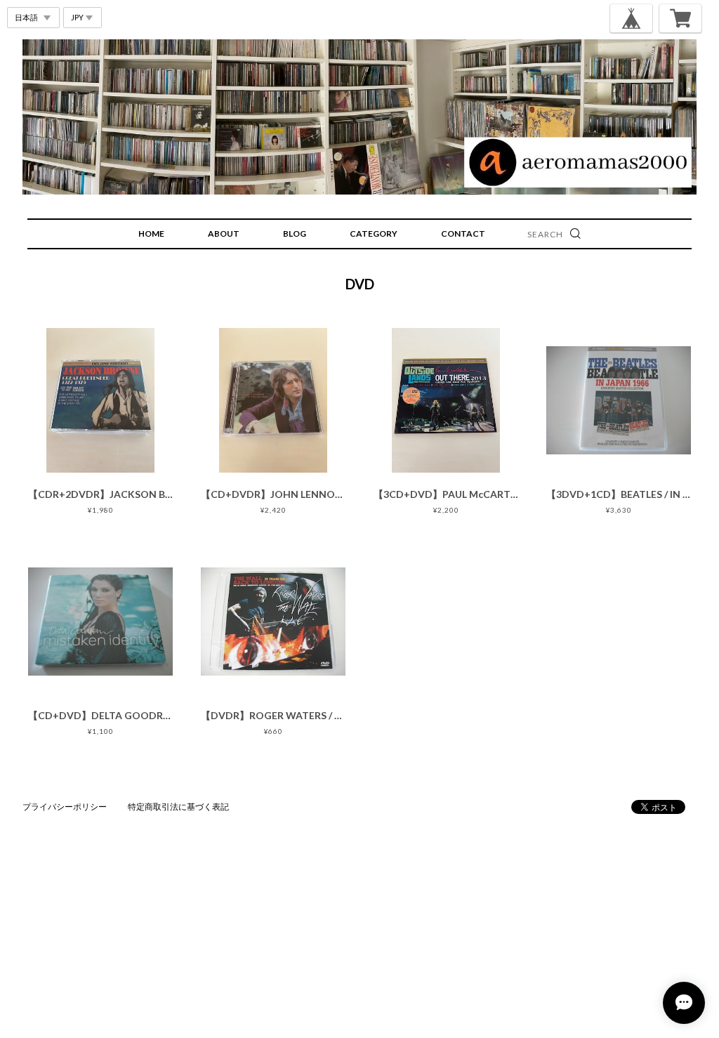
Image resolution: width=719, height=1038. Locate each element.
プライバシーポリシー (64, 806)
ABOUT (223, 233)
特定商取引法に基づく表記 (178, 806)
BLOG (294, 233)
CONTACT (463, 233)
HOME (151, 233)
